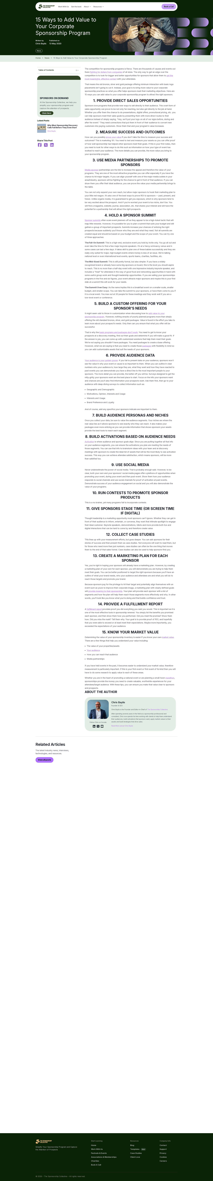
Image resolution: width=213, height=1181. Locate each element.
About (86, 7)
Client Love (135, 1157)
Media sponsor (92, 170)
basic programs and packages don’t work (118, 332)
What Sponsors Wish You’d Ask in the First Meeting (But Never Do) (128, 1110)
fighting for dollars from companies (106, 72)
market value (168, 637)
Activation (89, 442)
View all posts (44, 760)
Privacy (163, 1153)
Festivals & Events (99, 1153)
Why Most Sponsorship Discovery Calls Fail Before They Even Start (62, 126)
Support (163, 1149)
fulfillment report (94, 609)
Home (93, 1145)
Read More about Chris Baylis (122, 726)
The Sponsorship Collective (157, 709)
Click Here (46, 113)
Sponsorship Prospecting (115, 880)
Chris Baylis (51, 131)
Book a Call (169, 6)
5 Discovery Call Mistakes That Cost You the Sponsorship (124, 1034)
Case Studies (136, 1153)
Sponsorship (112, 804)
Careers (163, 1161)
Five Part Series (94, 804)
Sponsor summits (93, 220)
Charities (95, 1161)
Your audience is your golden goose (101, 360)
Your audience (93, 650)
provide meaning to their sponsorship (105, 591)
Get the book (76, 7)
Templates (134, 1149)
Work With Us (63, 7)
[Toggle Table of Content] (75, 70)
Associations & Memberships (103, 1157)
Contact (163, 1145)
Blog (132, 1145)
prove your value (113, 137)
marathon (170, 678)
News (39, 51)
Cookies (163, 1157)
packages (146, 346)
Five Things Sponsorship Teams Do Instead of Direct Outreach (119, 883)
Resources (97, 7)
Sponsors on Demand (54, 98)
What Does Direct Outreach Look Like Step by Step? (113, 807)
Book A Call (96, 1165)
